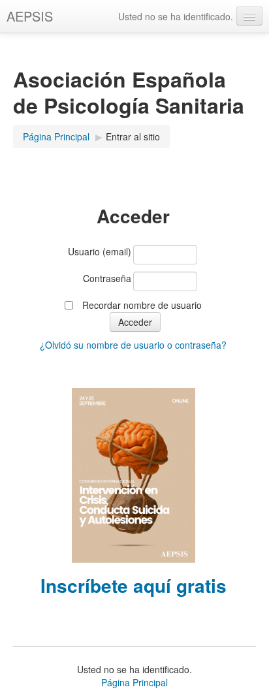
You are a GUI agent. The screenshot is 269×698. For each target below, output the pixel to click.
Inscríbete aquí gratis (133, 585)
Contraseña (107, 278)
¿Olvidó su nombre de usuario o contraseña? (133, 344)
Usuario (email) (99, 251)
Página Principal (56, 136)
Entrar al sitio (133, 136)
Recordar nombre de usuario (142, 304)
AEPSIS (30, 16)
